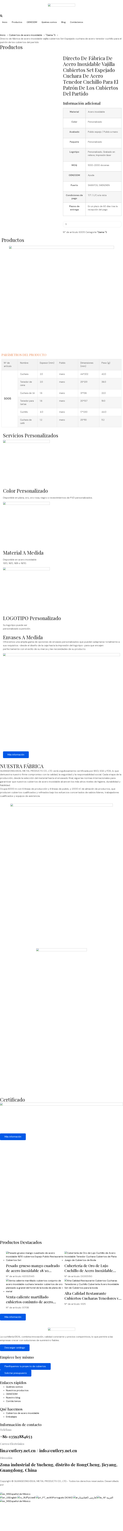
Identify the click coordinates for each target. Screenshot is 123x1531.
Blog (63, 22)
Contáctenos (76, 22)
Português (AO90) (63, 1497)
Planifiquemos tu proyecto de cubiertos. (25, 1366)
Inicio (4, 22)
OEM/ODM (32, 22)
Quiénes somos (49, 22)
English (13, 1497)
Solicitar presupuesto (15, 1373)
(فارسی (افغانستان (87, 1497)
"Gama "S (102, 232)
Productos (17, 22)
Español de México (20, 1494)
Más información (16, 754)
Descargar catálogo (14, 1347)
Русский (31, 1497)
